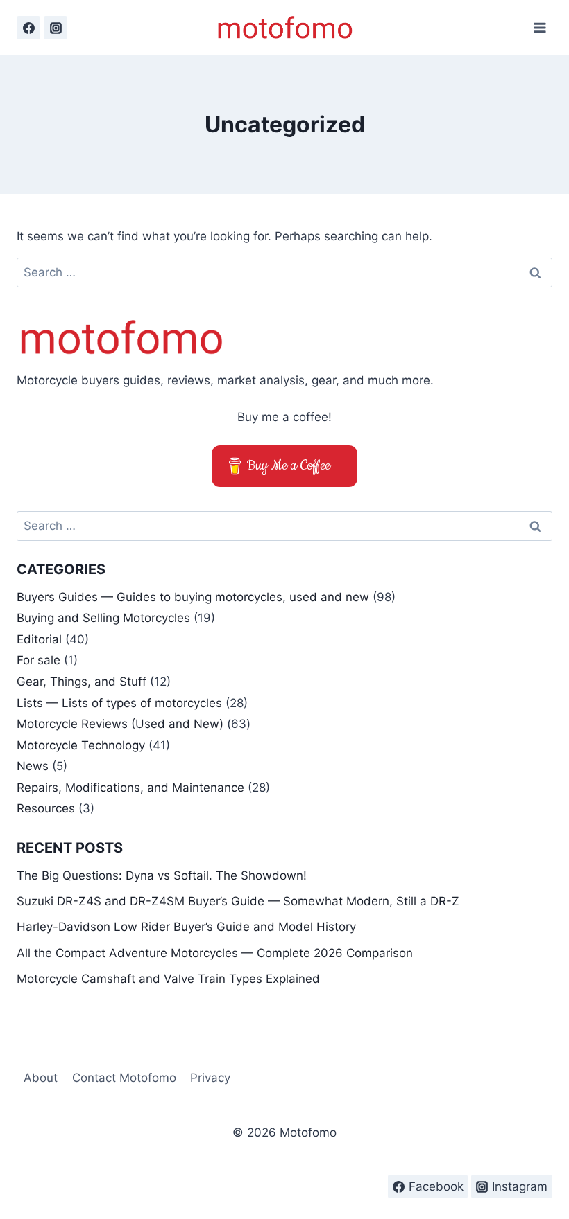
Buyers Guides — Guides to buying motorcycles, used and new (193, 597)
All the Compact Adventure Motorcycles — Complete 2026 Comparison (215, 953)
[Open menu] (539, 27)
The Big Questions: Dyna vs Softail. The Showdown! (162, 875)
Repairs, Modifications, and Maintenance (130, 787)
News (33, 766)
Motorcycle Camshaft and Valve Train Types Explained (168, 979)
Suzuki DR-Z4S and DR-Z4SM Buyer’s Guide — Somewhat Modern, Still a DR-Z (238, 901)
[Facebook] (28, 27)
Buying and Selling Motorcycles (103, 618)
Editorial (39, 639)
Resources (46, 808)
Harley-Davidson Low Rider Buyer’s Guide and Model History (186, 927)
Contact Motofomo (124, 1078)
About (41, 1078)
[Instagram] (55, 27)
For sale (38, 660)
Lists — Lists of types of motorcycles (119, 703)
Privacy (210, 1078)
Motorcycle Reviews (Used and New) (120, 724)
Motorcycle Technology (81, 745)
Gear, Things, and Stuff (81, 681)
